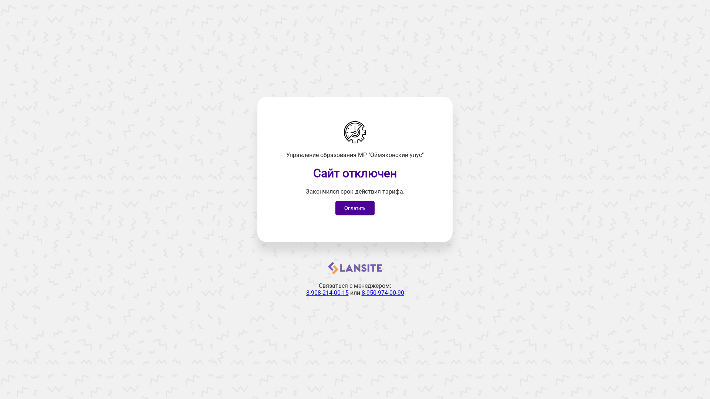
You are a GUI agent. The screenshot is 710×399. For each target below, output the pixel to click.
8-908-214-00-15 (327, 292)
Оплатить (355, 208)
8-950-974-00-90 (383, 292)
